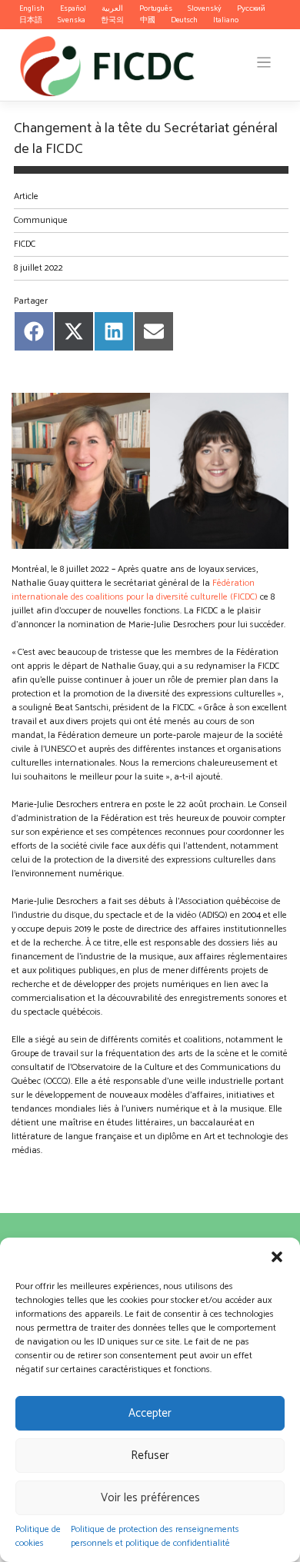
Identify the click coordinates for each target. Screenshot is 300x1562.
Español (73, 8)
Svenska (71, 20)
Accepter (150, 1413)
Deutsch (184, 20)
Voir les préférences (150, 1497)
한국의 (112, 20)
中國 (147, 20)
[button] (277, 1257)
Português (155, 8)
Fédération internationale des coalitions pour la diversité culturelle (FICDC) (135, 590)
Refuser (150, 1455)
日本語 (30, 20)
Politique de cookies (38, 1536)
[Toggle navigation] (264, 63)
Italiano (225, 20)
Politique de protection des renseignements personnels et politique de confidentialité (155, 1536)
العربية (112, 8)
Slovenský (205, 8)
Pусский (251, 8)
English (32, 8)
